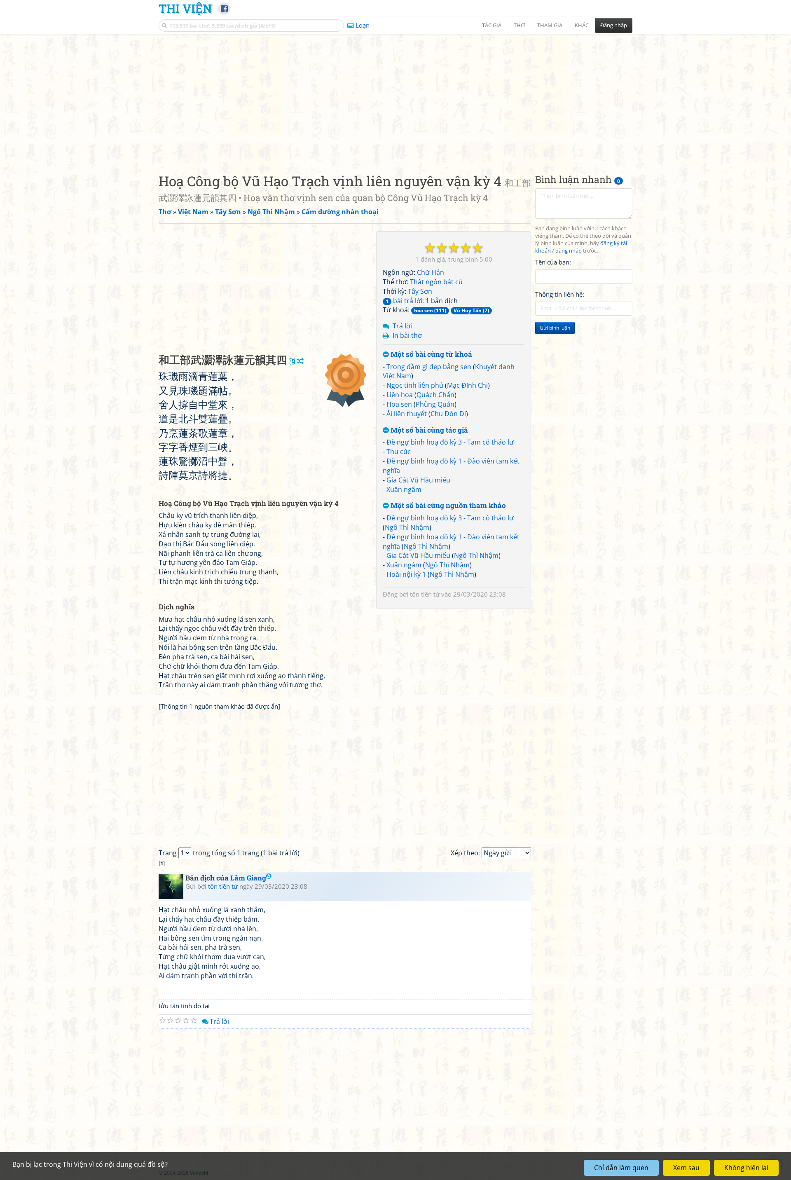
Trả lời (402, 325)
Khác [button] (582, 25)
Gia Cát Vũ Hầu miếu (418, 480)
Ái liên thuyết (406, 413)
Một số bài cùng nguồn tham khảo (447, 506)
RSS (628, 1172)
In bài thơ (407, 335)
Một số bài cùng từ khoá (430, 354)
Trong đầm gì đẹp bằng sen (428, 366)
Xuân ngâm (403, 489)
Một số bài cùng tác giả (428, 430)
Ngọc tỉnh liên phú (414, 385)
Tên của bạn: (553, 262)
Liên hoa (399, 394)
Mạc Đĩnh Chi (467, 385)
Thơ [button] (519, 25)
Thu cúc (398, 451)
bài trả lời (404, 300)
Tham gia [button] (549, 25)
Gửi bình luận (555, 327)
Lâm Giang (248, 878)
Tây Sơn (420, 291)
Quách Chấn (435, 394)
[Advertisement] (395, 97)
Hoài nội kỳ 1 (406, 574)
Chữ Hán (430, 272)
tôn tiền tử (425, 594)
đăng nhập (568, 250)
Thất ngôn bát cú (436, 281)
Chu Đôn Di (448, 413)
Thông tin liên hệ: (559, 294)
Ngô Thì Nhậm (407, 527)
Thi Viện (185, 8)
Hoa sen (399, 404)
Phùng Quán (435, 404)
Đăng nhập (613, 25)
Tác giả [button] (491, 25)
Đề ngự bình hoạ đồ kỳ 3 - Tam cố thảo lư (450, 442)
